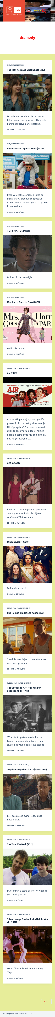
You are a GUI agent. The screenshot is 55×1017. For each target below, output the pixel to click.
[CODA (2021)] (27, 485)
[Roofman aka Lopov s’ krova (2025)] (27, 171)
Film (8, 65)
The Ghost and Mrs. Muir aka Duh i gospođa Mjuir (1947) (24, 689)
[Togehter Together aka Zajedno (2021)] (27, 792)
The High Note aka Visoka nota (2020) (26, 70)
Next (45, 1001)
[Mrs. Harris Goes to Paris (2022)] (27, 324)
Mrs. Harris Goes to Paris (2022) (23, 302)
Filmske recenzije (17, 65)
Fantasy (10, 683)
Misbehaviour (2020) (18, 542)
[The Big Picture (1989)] (27, 253)
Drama (9, 368)
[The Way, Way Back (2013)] (27, 867)
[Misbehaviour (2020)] (27, 564)
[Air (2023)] (27, 395)
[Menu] (28, 10)
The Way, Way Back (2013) (20, 844)
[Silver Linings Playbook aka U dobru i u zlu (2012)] (27, 944)
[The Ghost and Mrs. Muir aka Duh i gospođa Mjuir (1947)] (27, 713)
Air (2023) (12, 373)
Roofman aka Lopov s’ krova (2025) (25, 148)
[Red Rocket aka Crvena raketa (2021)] (27, 635)
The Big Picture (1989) (18, 231)
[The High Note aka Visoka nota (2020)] (27, 92)
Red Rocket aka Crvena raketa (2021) (26, 613)
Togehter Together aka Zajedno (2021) (27, 769)
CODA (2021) (13, 463)
